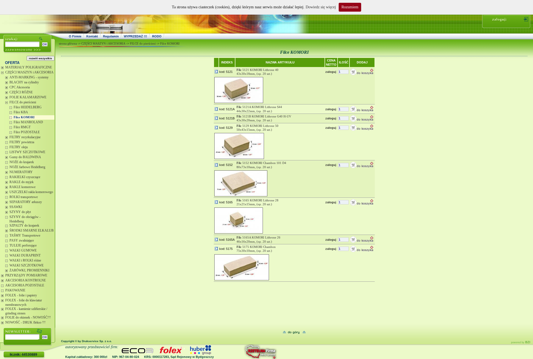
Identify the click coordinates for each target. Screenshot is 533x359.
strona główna (68, 43)
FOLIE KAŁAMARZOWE (27, 97)
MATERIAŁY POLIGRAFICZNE (28, 67)
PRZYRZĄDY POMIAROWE (26, 275)
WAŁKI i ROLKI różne (25, 260)
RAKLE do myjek (21, 182)
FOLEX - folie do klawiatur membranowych (23, 302)
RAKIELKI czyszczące (24, 177)
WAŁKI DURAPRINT (25, 255)
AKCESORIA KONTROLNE (25, 280)
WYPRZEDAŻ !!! (135, 36)
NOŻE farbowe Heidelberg (27, 167)
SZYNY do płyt (20, 212)
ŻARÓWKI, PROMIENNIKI (29, 270)
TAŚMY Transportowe (24, 235)
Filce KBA (21, 112)
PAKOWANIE (15, 290)
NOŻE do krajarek (21, 162)
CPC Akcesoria (19, 87)
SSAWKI (15, 207)
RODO (157, 36)
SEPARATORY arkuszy (25, 202)
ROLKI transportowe (23, 197)
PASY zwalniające (21, 240)
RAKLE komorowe (22, 187)
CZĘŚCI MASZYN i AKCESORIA (29, 72)
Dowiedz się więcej (321, 7)
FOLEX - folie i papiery (21, 295)
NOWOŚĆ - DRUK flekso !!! (25, 322)
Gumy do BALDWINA (25, 157)
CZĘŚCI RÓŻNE (21, 92)
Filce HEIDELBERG (28, 107)
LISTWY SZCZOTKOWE (27, 152)
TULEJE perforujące (23, 245)
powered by (520, 342)
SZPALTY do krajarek (24, 225)
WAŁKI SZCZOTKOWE (26, 265)
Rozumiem (349, 7)
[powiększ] (238, 90)
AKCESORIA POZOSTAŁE (24, 285)
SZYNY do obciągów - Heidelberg (25, 219)
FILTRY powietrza (21, 142)
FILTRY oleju (18, 147)
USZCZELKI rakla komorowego (31, 192)
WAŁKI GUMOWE (23, 250)
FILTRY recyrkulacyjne (25, 137)
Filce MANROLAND (28, 122)
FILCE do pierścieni (22, 102)
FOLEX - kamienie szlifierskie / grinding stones (26, 311)
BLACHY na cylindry (24, 82)
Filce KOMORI (24, 117)
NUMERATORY (21, 172)
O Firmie (75, 36)
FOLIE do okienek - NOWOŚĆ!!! (28, 317)
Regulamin (111, 36)
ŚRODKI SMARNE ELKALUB (31, 230)
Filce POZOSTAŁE (27, 132)
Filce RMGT (22, 127)
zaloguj (330, 71)
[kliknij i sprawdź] (246, 351)
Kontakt (92, 36)
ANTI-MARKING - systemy (29, 77)
